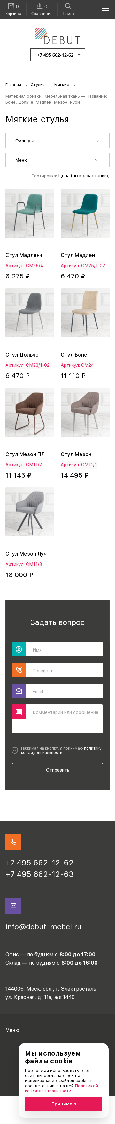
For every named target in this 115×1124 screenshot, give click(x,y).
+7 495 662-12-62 (55, 55)
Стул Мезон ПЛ (25, 454)
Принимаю (63, 1103)
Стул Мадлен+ (24, 255)
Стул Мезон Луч (26, 554)
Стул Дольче (22, 355)
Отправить (57, 770)
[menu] (102, 8)
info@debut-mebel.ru (43, 926)
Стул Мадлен (78, 255)
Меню (21, 160)
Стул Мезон (76, 454)
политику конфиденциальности (61, 750)
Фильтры (24, 140)
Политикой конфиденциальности (61, 1088)
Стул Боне (74, 355)
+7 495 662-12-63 (39, 874)
